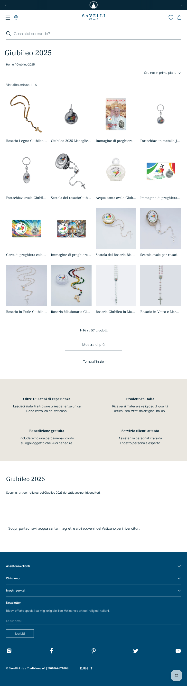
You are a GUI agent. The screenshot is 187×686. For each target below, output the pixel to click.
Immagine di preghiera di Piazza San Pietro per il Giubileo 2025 (71, 255)
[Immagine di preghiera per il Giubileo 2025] (160, 171)
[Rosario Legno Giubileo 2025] (26, 114)
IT (91, 668)
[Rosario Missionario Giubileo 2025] (71, 285)
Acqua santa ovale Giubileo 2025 (116, 198)
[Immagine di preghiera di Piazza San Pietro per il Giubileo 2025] (71, 228)
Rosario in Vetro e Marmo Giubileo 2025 (160, 312)
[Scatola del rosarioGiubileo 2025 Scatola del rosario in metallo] (71, 171)
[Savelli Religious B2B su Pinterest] (93, 651)
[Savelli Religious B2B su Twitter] (136, 651)
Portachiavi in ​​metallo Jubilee (160, 141)
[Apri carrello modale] (179, 17)
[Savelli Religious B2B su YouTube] (178, 651)
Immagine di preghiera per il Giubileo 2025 (160, 198)
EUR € (84, 668)
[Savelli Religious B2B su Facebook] (51, 651)
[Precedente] (5, 5)
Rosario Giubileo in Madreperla (116, 312)
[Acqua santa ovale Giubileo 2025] (116, 171)
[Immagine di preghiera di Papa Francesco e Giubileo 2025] (116, 114)
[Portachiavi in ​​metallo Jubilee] (160, 114)
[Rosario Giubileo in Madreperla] (116, 285)
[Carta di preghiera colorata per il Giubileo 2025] (26, 228)
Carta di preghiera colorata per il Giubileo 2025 (26, 255)
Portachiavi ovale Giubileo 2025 (26, 198)
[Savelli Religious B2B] (93, 17)
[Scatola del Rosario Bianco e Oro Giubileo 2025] (116, 228)
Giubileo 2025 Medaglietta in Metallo (71, 141)
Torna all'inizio (93, 361)
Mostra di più (93, 344)
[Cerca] (8, 33)
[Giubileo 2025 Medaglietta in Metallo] (71, 114)
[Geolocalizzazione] (16, 17)
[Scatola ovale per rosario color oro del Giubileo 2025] (160, 228)
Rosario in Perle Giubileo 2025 (26, 312)
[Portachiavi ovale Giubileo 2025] (26, 171)
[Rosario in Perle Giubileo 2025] (26, 285)
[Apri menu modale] (8, 17)
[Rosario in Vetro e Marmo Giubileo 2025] (160, 285)
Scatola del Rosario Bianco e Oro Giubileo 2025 (116, 255)
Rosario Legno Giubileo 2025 (26, 141)
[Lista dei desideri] (171, 17)
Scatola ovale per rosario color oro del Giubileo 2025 (160, 255)
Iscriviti (20, 633)
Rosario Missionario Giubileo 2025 (71, 312)
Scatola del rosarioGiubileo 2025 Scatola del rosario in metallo (71, 198)
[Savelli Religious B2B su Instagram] (9, 651)
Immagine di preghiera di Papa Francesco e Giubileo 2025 (116, 141)
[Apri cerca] (163, 17)
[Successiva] (181, 5)
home (10, 64)
